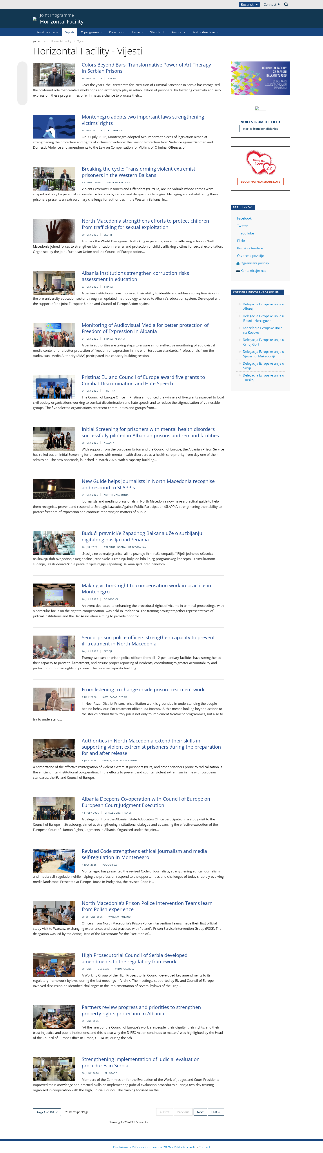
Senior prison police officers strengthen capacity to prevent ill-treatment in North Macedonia (148, 640)
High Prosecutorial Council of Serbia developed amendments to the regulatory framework (134, 958)
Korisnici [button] (115, 32)
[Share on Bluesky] (22, 67)
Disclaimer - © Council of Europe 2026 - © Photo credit (155, 1147)
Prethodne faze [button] (203, 32)
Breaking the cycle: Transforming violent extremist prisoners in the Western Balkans (138, 171)
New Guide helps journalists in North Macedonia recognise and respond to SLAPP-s (148, 484)
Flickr (240, 240)
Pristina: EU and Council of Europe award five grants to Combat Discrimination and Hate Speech (143, 380)
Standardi (157, 32)
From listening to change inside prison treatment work (143, 689)
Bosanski (248, 4)
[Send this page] (22, 100)
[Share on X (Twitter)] (22, 75)
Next (200, 1112)
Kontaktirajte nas (253, 270)
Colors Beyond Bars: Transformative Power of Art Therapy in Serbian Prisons (146, 67)
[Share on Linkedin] (22, 92)
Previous (183, 1112)
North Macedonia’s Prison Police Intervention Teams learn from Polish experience (147, 906)
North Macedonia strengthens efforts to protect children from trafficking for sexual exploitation (145, 223)
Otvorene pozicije (250, 255)
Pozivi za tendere (250, 248)
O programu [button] (90, 32)
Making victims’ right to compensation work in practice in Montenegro (146, 588)
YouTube (247, 233)
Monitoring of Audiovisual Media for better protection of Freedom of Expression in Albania (145, 328)
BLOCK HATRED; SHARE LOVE (260, 182)
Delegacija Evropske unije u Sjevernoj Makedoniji (263, 353)
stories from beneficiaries (260, 129)
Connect (270, 4)
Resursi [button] (176, 32)
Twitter (242, 225)
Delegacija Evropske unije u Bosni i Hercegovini (263, 318)
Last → (216, 1112)
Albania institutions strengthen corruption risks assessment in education (135, 276)
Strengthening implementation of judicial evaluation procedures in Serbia (141, 1062)
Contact (204, 1147)
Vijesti (69, 32)
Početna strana (47, 32)
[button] (47, 1112)
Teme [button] (136, 32)
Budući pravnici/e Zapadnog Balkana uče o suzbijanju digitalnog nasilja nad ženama (142, 536)
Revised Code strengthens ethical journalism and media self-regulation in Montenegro (144, 854)
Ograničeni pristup (254, 263)
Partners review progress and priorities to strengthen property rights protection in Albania (141, 1010)
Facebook (244, 218)
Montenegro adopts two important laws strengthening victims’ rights (143, 119)
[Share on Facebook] (22, 83)
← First (164, 1112)
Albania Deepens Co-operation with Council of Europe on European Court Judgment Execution (146, 801)
